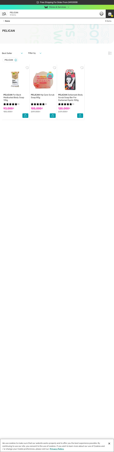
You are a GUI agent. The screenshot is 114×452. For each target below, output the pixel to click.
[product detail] (16, 79)
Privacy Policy (57, 449)
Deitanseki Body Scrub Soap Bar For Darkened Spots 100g (70, 97)
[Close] (16, 60)
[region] (57, 445)
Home (7, 21)
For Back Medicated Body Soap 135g (13, 97)
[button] (110, 14)
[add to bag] (25, 115)
